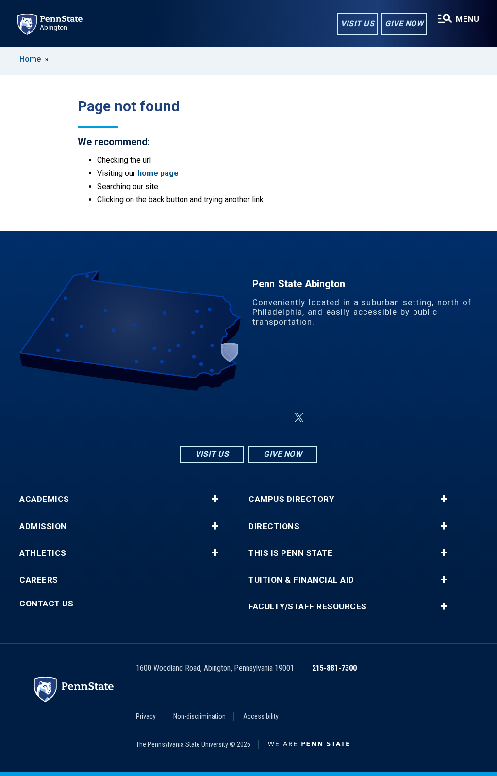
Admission (43, 526)
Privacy (146, 716)
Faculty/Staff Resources (307, 606)
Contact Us (46, 603)
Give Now (404, 23)
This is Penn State (290, 553)
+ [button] (214, 499)
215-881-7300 (334, 668)
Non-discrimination (199, 716)
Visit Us (357, 23)
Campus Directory (291, 499)
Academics (44, 499)
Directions (273, 526)
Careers (38, 580)
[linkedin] (250, 418)
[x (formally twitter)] (299, 418)
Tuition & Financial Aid (301, 580)
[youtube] (275, 418)
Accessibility (261, 716)
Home (30, 59)
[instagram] (200, 418)
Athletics (42, 553)
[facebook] (225, 418)
